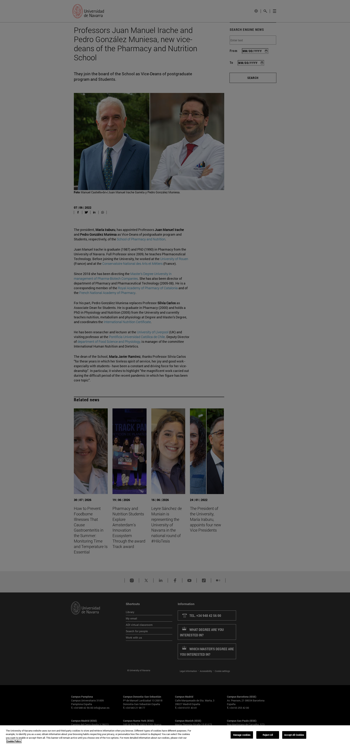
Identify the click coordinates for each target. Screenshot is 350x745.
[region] (175, 735)
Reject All (268, 734)
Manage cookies (242, 734)
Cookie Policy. (14, 741)
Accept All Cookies (294, 734)
